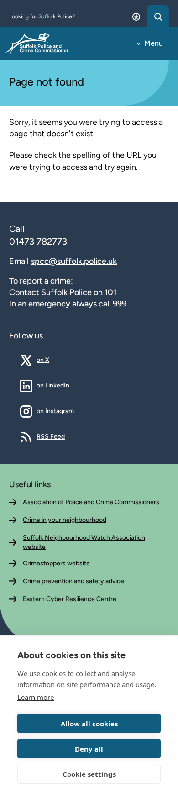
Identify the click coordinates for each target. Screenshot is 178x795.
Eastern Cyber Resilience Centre (69, 599)
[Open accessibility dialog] (136, 16)
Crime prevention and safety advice (73, 581)
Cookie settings (89, 774)
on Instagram (55, 411)
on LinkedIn (53, 385)
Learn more (35, 697)
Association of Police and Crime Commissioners (91, 502)
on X (50, 359)
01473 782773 (38, 241)
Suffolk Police (55, 16)
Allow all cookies (89, 723)
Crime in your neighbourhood (64, 520)
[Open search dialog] (158, 16)
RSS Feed (51, 436)
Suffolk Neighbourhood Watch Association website (84, 542)
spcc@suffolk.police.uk (74, 261)
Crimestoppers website (56, 563)
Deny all (89, 748)
